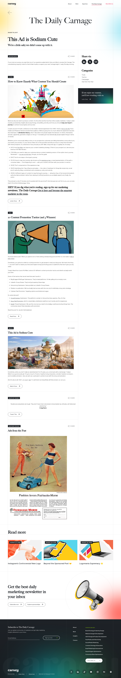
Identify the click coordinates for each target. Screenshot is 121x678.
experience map (46, 160)
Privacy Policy (22, 674)
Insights (75, 636)
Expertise (85, 4)
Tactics (84, 77)
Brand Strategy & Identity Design (94, 630)
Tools (83, 75)
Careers (75, 640)
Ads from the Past (87, 82)
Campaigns (85, 79)
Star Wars (20, 147)
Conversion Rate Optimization (94, 654)
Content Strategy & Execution (94, 645)
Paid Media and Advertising (93, 639)
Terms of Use (31, 674)
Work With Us (109, 4)
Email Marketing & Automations (94, 648)
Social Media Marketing (91, 642)
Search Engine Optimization (93, 651)
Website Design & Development (94, 633)
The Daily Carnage (97, 4)
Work (76, 4)
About (70, 4)
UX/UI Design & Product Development (96, 636)
